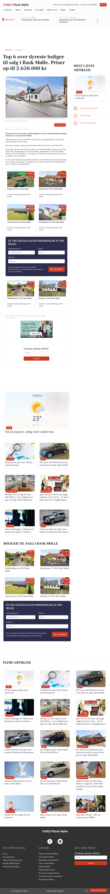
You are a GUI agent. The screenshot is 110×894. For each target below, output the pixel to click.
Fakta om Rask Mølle (46, 863)
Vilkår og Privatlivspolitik (12, 860)
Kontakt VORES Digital (11, 863)
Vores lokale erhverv (46, 857)
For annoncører (9, 857)
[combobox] (9, 261)
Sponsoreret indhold (46, 879)
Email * (41, 249)
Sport (63, 10)
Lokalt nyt (52, 10)
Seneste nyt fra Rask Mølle (48, 854)
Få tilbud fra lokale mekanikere (50, 876)
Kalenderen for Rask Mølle (48, 860)
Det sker (39, 10)
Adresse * (11, 257)
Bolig (18, 10)
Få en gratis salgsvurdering (49, 873)
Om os (5, 854)
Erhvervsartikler (45, 867)
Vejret (72, 10)
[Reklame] (36, 329)
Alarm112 (7, 10)
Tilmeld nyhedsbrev (98, 890)
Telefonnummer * (14, 249)
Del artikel (58, 125)
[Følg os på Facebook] (49, 841)
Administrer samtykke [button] (11, 867)
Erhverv (28, 10)
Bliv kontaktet (56, 269)
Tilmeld (103, 5)
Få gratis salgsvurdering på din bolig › (19, 195)
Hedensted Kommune (47, 870)
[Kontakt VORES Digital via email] (60, 841)
